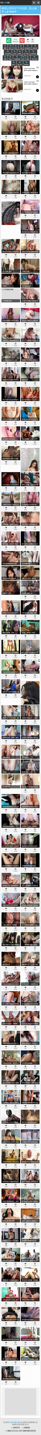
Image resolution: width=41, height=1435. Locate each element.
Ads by (28, 200)
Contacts (16, 1427)
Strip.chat (27, 76)
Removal (27, 1427)
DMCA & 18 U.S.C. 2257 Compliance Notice (21, 1431)
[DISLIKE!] (22, 40)
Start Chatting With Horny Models (31, 69)
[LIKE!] (8, 40)
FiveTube (5, 2)
